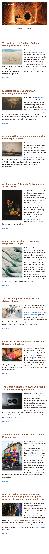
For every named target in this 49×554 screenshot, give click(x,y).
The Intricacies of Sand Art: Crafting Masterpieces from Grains (20, 44)
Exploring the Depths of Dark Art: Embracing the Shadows (19, 92)
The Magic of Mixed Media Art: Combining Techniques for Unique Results (23, 388)
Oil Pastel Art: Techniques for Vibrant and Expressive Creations (23, 342)
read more (5, 78)
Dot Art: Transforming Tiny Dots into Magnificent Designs (20, 242)
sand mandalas (37, 52)
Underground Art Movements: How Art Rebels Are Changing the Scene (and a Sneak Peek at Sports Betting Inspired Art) (23, 496)
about (29, 28)
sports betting (40, 527)
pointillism (27, 250)
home (20, 28)
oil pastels (33, 358)
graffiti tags (32, 453)
